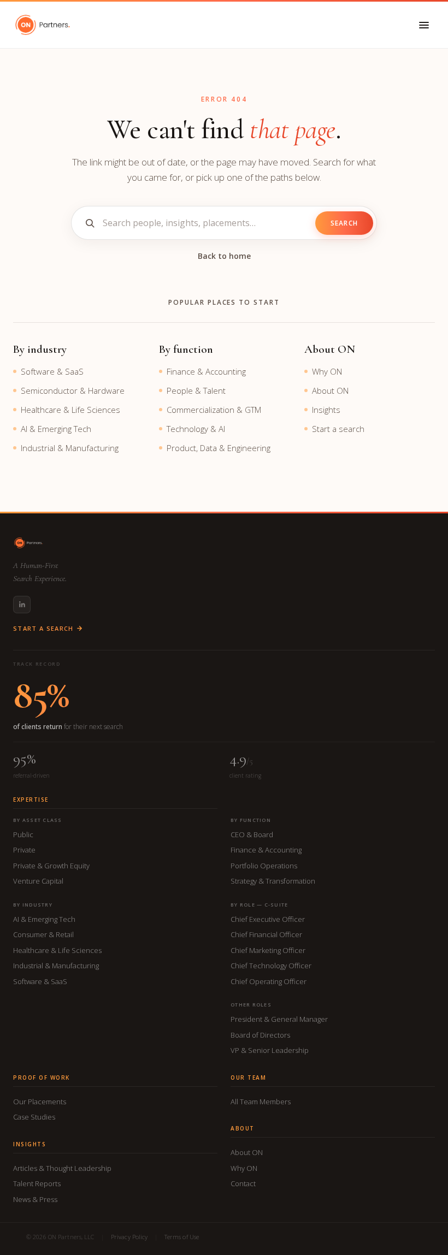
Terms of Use (181, 1237)
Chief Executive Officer (268, 919)
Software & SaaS (52, 371)
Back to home (224, 256)
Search (344, 223)
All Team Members (261, 1101)
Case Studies (34, 1117)
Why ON (327, 371)
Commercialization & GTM (214, 409)
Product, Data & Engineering (218, 447)
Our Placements (39, 1101)
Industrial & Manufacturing (70, 447)
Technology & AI (196, 428)
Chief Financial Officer (266, 934)
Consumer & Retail (43, 934)
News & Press (35, 1199)
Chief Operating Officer (268, 981)
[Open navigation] (424, 25)
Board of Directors (260, 1035)
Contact (243, 1183)
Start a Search (43, 628)
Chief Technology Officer (271, 965)
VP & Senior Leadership (270, 1050)
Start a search (338, 428)
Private (24, 850)
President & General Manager (279, 1019)
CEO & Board (252, 834)
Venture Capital (38, 881)
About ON (330, 390)
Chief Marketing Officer (268, 950)
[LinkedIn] (22, 604)
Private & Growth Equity (51, 866)
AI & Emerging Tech (56, 428)
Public (23, 834)
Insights (326, 409)
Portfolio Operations (264, 866)
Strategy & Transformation (273, 881)
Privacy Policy (129, 1237)
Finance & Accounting (206, 371)
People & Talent (196, 390)
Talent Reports (37, 1183)
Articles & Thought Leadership (62, 1168)
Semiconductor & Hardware (73, 390)
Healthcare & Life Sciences (70, 409)
